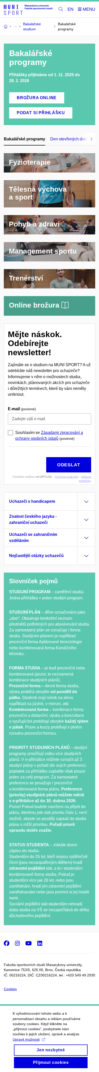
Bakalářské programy (24, 139)
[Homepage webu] (28, 9)
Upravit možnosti (26, 1039)
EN (70, 9)
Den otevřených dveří (69, 139)
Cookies (10, 989)
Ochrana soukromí (66, 476)
